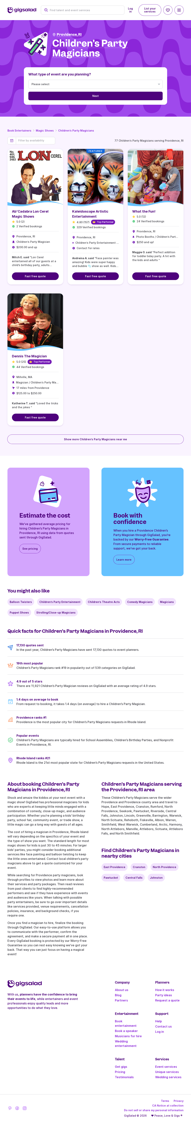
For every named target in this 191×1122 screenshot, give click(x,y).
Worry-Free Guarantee (151, 539)
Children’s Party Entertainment (59, 601)
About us (121, 990)
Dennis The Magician (29, 356)
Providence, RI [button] (69, 34)
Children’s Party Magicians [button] (90, 48)
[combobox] (84, 10)
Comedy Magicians (140, 601)
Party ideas (163, 995)
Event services (166, 1067)
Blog (118, 995)
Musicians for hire (128, 1036)
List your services (150, 10)
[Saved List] (167, 10)
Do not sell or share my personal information (154, 1110)
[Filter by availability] (35, 140)
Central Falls (134, 877)
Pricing (120, 1072)
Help (158, 1021)
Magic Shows (45, 130)
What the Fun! (143, 211)
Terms (165, 1100)
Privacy (179, 1100)
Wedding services (168, 1077)
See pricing (30, 548)
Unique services (167, 1072)
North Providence (164, 867)
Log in (130, 10)
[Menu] (179, 10)
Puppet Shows (19, 612)
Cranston (139, 867)
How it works (164, 990)
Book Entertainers (19, 130)
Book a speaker (126, 1031)
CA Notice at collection (168, 1105)
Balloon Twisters (21, 601)
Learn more (123, 559)
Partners (121, 1000)
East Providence (114, 867)
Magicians (167, 601)
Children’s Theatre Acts (104, 601)
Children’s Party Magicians (76, 130)
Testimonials (124, 1077)
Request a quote (167, 1000)
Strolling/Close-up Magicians (56, 612)
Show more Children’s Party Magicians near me (95, 439)
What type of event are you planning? (59, 74)
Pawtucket (111, 877)
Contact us (163, 1026)
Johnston (156, 877)
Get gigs (121, 1067)
